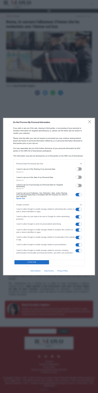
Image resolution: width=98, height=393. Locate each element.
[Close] (90, 122)
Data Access (49, 271)
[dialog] (49, 196)
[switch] (79, 169)
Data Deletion (35, 271)
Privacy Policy (62, 271)
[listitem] (49, 163)
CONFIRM (31, 262)
